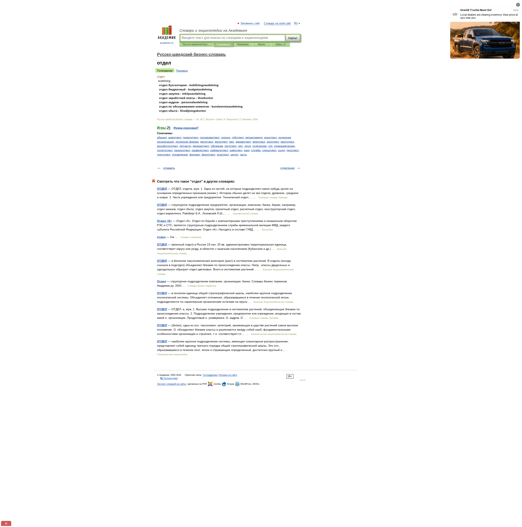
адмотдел (174, 137)
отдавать (169, 168)
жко (231, 141)
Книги (261, 44)
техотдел (292, 150)
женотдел (206, 141)
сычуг (281, 150)
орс (240, 146)
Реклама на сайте (228, 375)
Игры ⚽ (281, 44)
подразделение (284, 146)
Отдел (161, 281)
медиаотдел (201, 146)
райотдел (236, 150)
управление (180, 154)
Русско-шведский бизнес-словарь (196, 44)
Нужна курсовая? (186, 127)
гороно (225, 137)
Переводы (243, 44)
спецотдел (269, 150)
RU (296, 23)
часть (243, 154)
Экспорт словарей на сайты (171, 384)
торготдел (163, 154)
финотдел (208, 154)
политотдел (165, 150)
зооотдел (273, 141)
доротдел (270, 137)
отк (270, 146)
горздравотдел (209, 137)
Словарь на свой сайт (277, 23)
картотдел (287, 141)
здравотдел (243, 141)
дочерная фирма (187, 141)
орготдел (231, 146)
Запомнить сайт (250, 23)
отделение (259, 146)
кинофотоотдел (167, 146)
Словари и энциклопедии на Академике (213, 30)
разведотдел (200, 150)
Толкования (223, 44)
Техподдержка (210, 375)
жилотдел (221, 141)
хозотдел (223, 154)
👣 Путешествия (169, 378)
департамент (253, 137)
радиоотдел (182, 150)
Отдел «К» (164, 220)
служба (256, 150)
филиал (194, 154)
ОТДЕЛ (162, 188)
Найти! (292, 38)
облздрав (217, 146)
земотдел (258, 141)
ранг (246, 150)
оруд (247, 146)
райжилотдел (219, 150)
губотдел (238, 137)
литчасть (185, 146)
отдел (161, 237)
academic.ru (167, 43)
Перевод (182, 70)
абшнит (162, 137)
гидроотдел (190, 137)
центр (234, 154)
